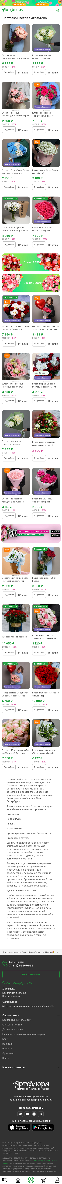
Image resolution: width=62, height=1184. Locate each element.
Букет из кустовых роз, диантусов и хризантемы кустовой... (44, 638)
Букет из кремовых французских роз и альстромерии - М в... (42, 58)
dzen (34, 1114)
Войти (5, 1058)
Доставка (8, 988)
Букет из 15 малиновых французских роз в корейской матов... (43, 230)
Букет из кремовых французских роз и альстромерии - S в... (12, 444)
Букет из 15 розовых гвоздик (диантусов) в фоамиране (13, 502)
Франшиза (8, 1053)
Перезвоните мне (31, 974)
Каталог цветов (13, 1067)
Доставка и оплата (12, 1029)
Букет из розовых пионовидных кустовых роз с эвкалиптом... (15, 116)
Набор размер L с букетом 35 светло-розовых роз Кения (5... (15, 696)
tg (41, 1114)
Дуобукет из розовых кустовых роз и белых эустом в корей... (12, 387)
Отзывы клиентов (12, 1024)
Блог (4, 1039)
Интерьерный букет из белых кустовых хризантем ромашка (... (15, 230)
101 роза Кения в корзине (14, 637)
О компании (10, 1015)
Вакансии (7, 1043)
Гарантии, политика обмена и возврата (23, 1034)
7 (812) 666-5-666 (21, 965)
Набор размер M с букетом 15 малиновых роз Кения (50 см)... (45, 329)
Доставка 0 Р (10, 198)
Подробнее (9, 72)
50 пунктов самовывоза (16, 1006)
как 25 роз (40, 373)
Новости (7, 1048)
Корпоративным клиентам (16, 1019)
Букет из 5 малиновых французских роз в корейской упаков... (42, 502)
